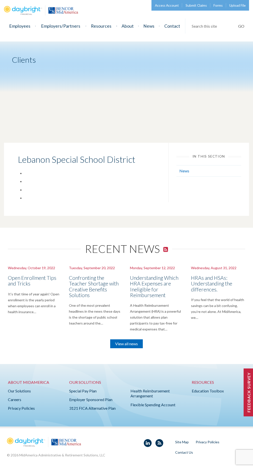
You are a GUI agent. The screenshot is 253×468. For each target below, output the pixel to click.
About (128, 26)
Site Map (182, 442)
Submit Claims (196, 5)
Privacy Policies (21, 408)
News (148, 26)
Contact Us (184, 452)
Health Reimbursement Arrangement (150, 393)
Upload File (237, 5)
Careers (14, 399)
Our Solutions (19, 390)
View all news (126, 343)
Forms (218, 5)
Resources (101, 26)
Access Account (167, 5)
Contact (172, 26)
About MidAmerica (28, 382)
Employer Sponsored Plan (90, 399)
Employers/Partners (60, 26)
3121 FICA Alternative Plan (92, 408)
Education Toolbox (208, 390)
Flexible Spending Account (152, 404)
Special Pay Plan (83, 390)
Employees (19, 26)
